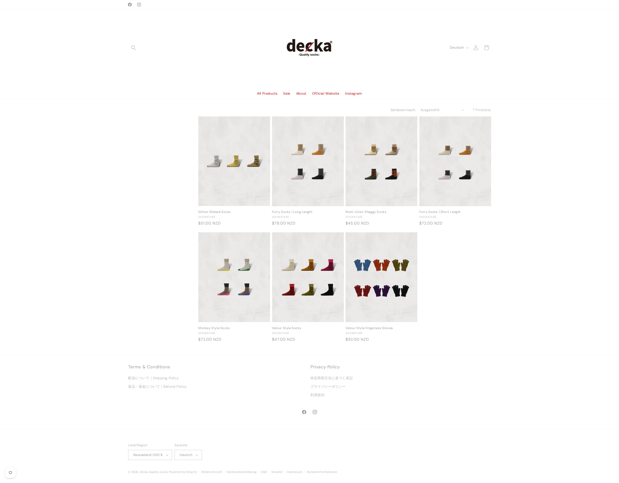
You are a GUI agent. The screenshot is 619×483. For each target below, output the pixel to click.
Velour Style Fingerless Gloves (369, 328)
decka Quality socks (154, 472)
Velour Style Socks (287, 328)
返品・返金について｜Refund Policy (157, 386)
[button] (133, 47)
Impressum (294, 472)
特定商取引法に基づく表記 (331, 378)
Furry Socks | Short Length (440, 212)
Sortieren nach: (403, 110)
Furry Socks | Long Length (292, 212)
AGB (264, 472)
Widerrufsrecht (211, 472)
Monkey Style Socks (214, 328)
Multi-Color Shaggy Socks (366, 212)
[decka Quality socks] (310, 47)
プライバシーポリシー (328, 386)
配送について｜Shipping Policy (153, 378)
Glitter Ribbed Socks (214, 212)
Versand (276, 472)
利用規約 (317, 395)
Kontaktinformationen (322, 472)
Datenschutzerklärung (241, 472)
